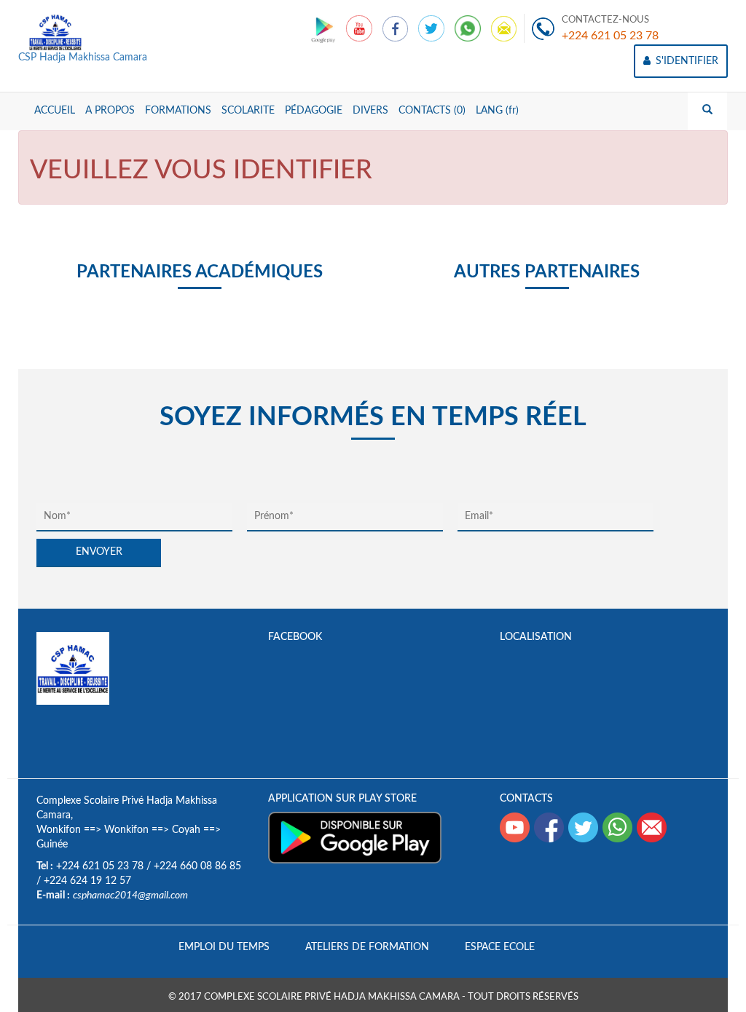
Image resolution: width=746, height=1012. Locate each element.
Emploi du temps (224, 947)
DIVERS (370, 111)
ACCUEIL (54, 111)
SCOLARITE (248, 111)
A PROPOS (110, 111)
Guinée (52, 844)
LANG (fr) (497, 111)
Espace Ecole (500, 947)
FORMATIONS (178, 111)
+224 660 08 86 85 (197, 866)
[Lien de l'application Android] (324, 28)
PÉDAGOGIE (313, 111)
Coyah (186, 830)
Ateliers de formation (367, 947)
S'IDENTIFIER (685, 61)
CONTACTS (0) (432, 111)
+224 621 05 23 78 (610, 35)
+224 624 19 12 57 (87, 881)
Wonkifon (58, 830)
